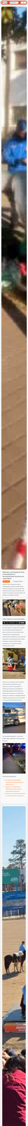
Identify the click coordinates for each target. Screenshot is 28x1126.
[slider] (23, 622)
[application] (14, 622)
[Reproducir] (4, 623)
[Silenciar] (19, 623)
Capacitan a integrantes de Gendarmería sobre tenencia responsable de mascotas (14, 789)
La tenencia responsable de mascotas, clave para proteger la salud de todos (15, 782)
